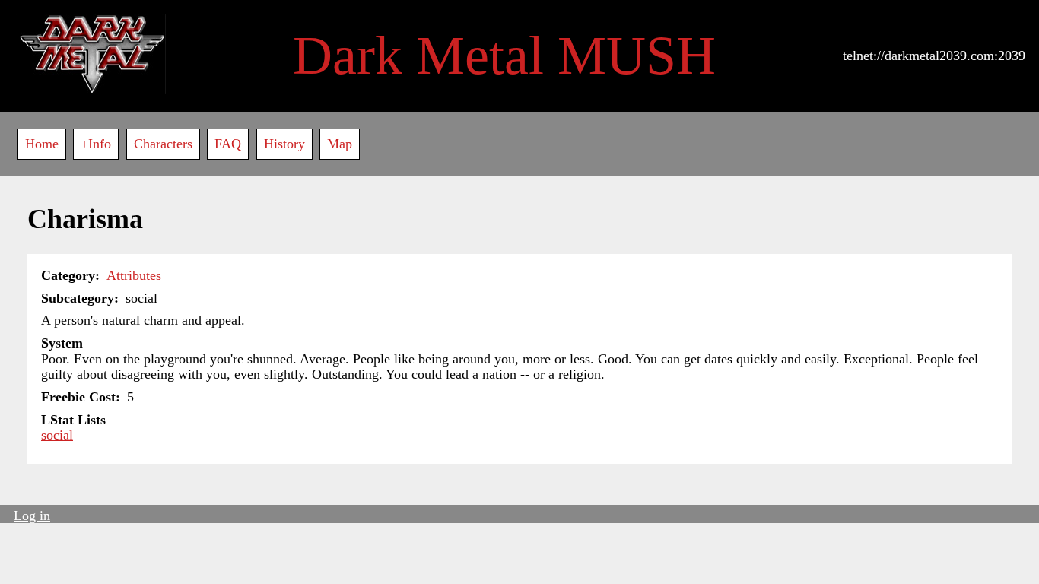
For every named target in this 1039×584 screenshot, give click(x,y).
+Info (96, 143)
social (57, 435)
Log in (32, 515)
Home (42, 143)
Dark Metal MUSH (504, 55)
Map (339, 143)
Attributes (133, 275)
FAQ (227, 143)
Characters (163, 143)
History (284, 143)
